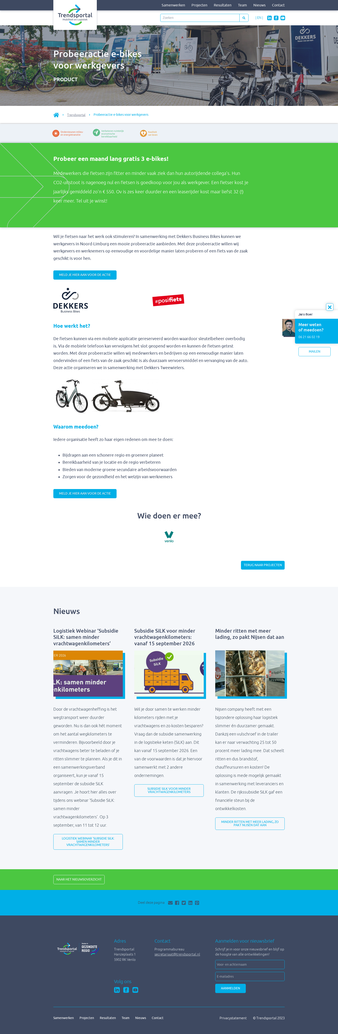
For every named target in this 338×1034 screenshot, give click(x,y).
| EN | (259, 18)
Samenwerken (173, 5)
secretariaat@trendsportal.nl (177, 954)
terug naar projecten (263, 565)
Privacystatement (233, 1018)
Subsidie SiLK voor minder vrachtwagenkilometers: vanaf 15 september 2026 (164, 637)
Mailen (314, 351)
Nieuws (259, 5)
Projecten (199, 5)
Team (242, 5)
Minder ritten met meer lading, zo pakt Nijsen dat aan (249, 634)
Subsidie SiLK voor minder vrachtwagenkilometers (169, 790)
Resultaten (223, 5)
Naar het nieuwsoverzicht (79, 879)
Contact (278, 5)
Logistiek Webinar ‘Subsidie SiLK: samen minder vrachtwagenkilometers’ (85, 637)
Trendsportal (76, 115)
